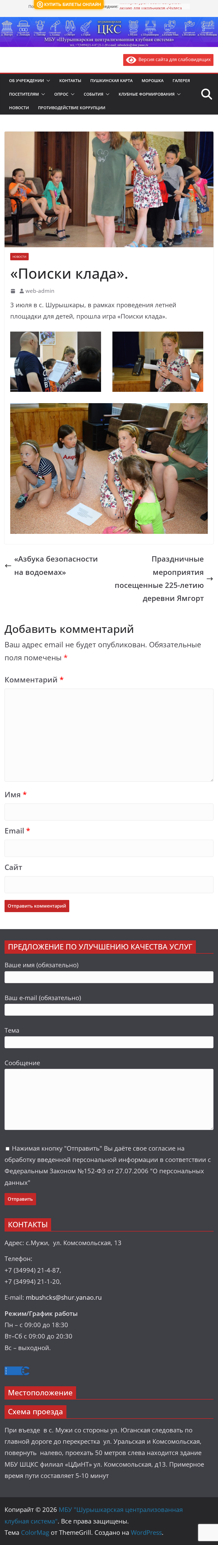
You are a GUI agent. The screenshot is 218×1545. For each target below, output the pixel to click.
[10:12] (13, 291)
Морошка (153, 80)
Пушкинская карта (111, 80)
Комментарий (34, 680)
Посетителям (24, 94)
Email (17, 831)
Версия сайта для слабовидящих (173, 59)
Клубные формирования (147, 94)
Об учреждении (26, 80)
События (93, 94)
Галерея (181, 80)
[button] (47, 81)
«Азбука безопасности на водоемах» (56, 565)
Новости (19, 107)
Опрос (61, 94)
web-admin (40, 291)
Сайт (13, 867)
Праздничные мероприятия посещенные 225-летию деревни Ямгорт (159, 578)
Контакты (70, 80)
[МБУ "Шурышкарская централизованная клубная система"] (109, 21)
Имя (16, 795)
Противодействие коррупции (71, 107)
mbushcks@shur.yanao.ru (64, 1297)
